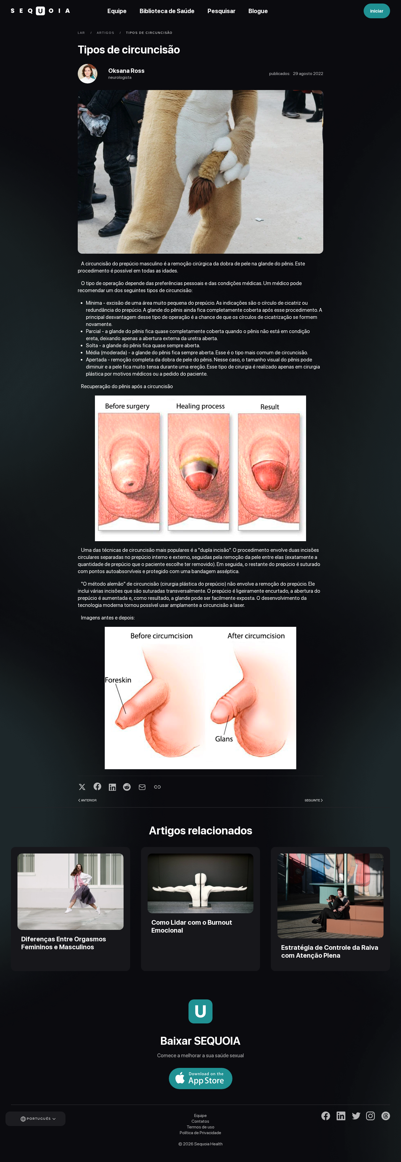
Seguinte (312, 800)
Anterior (89, 800)
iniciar (377, 11)
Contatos (200, 1121)
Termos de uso (200, 1127)
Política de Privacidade (200, 1132)
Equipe (117, 10)
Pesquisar (221, 10)
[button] (42, 1119)
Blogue (258, 10)
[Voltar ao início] (40, 11)
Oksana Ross (126, 70)
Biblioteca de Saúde (167, 10)
